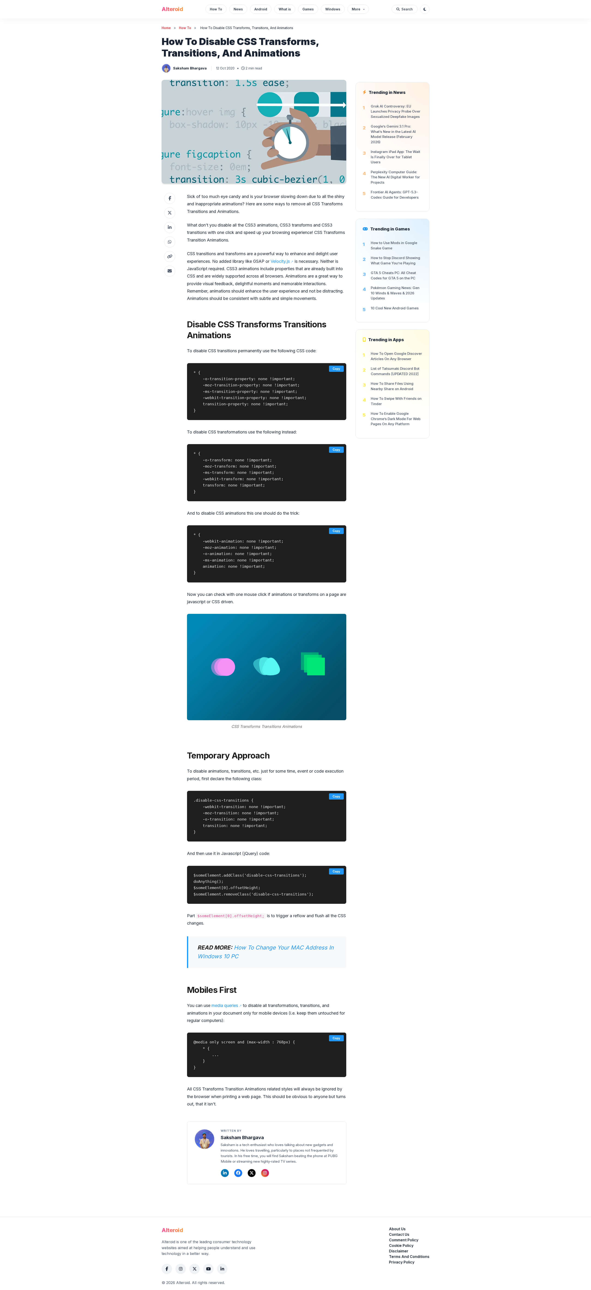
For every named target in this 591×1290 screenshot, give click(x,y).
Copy (336, 368)
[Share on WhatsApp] (169, 242)
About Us (397, 1229)
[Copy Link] (169, 256)
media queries (224, 1005)
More (356, 9)
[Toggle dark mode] (424, 9)
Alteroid (172, 9)
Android (260, 9)
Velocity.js (280, 261)
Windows (332, 9)
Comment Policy (403, 1240)
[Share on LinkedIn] (169, 227)
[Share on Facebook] (169, 198)
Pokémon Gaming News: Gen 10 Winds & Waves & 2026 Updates (395, 293)
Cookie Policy (401, 1245)
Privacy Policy (401, 1262)
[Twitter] (251, 1173)
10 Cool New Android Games (395, 308)
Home (166, 28)
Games (308, 9)
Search (407, 9)
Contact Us (399, 1234)
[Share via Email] (169, 271)
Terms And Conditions (409, 1256)
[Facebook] (238, 1173)
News (238, 9)
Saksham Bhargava (190, 68)
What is (285, 9)
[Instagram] (265, 1173)
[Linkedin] (225, 1173)
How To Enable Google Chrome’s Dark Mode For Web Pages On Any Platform (395, 418)
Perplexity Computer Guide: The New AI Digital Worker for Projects (395, 177)
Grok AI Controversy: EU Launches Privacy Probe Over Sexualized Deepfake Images (395, 111)
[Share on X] (169, 212)
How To (216, 9)
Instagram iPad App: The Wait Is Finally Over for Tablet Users (395, 156)
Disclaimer (398, 1251)
